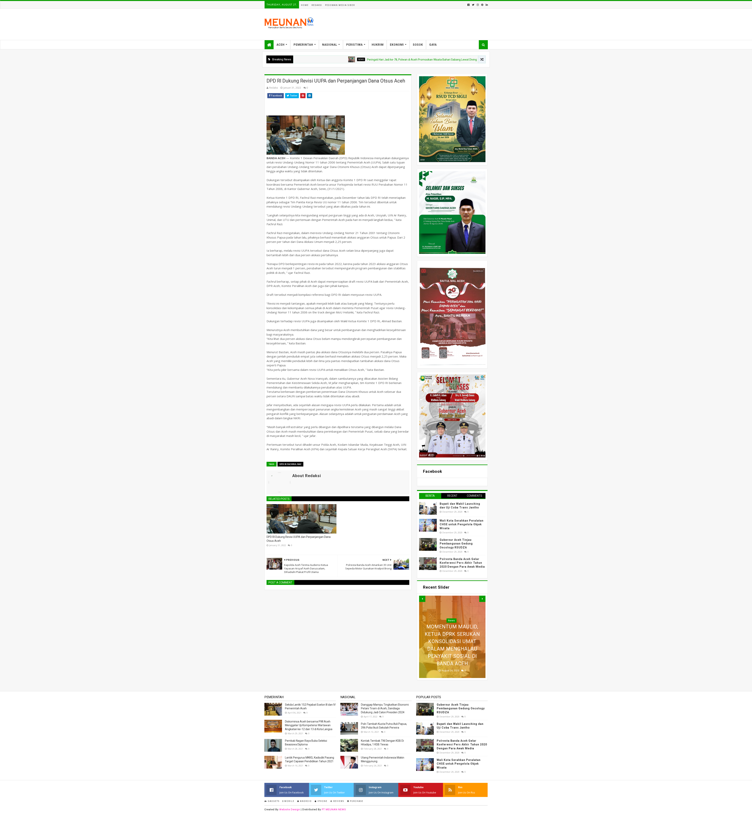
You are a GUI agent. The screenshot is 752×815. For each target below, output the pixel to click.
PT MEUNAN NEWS (334, 809)
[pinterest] (482, 5)
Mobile (289, 801)
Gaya (433, 44)
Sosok (418, 44)
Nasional (329, 44)
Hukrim (378, 44)
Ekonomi (397, 44)
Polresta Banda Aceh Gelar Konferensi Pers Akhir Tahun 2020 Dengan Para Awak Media (462, 562)
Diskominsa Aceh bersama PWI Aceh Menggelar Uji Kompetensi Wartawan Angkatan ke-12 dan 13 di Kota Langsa (308, 725)
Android (305, 801)
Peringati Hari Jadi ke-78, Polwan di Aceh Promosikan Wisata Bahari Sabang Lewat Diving (379, 59)
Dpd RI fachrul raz (290, 464)
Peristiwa (354, 44)
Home (305, 5)
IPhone (322, 801)
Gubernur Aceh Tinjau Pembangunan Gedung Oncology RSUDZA (456, 543)
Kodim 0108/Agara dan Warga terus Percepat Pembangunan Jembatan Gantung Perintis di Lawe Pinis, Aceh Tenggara (452, 641)
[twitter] (473, 5)
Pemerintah (303, 44)
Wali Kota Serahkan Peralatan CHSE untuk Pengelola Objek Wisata (462, 524)
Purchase (356, 801)
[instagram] (478, 5)
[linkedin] (486, 5)
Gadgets (273, 801)
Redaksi (317, 5)
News (318, 59)
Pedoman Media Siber (340, 5)
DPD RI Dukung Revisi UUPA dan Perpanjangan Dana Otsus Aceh (299, 538)
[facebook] (468, 5)
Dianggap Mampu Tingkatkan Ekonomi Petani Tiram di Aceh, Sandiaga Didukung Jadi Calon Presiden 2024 (385, 708)
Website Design (289, 809)
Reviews (338, 801)
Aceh (281, 44)
